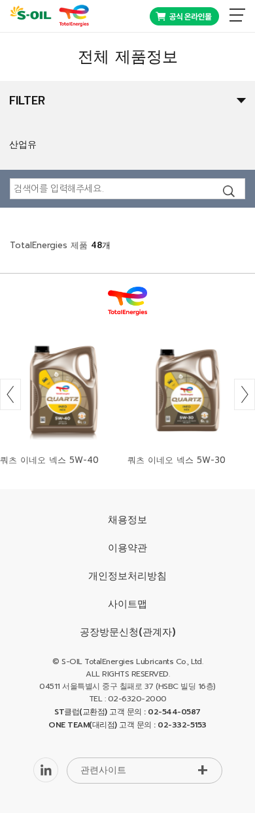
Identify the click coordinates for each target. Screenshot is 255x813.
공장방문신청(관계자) (128, 632)
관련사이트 (103, 770)
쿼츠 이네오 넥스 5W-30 (177, 460)
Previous (10, 394)
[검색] (228, 191)
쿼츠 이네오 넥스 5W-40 (49, 460)
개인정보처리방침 (127, 576)
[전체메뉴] (237, 15)
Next (244, 394)
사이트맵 (127, 604)
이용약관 (127, 548)
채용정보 (127, 520)
